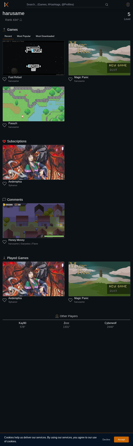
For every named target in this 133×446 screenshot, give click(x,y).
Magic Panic (81, 77)
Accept (121, 439)
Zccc (66, 325)
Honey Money (16, 240)
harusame (13, 81)
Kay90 (22, 325)
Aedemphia (15, 181)
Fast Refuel (15, 77)
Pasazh (12, 123)
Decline (106, 439)
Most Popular (24, 36)
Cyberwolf (110, 325)
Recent (8, 36)
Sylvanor (12, 185)
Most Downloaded (45, 36)
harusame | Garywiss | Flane (23, 243)
